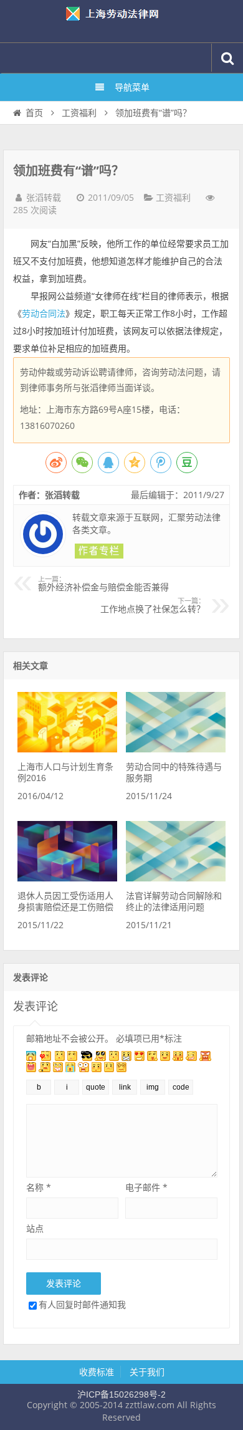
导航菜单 (132, 87)
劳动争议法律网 (121, 21)
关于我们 (147, 1372)
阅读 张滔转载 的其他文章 (99, 551)
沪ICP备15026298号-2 (121, 1394)
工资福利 (79, 113)
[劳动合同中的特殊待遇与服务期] (176, 749)
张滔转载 (43, 198)
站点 (35, 1228)
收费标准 (96, 1372)
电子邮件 (146, 1187)
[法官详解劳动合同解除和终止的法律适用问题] (176, 878)
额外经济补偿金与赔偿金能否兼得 (103, 584)
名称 (38, 1187)
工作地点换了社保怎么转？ (152, 606)
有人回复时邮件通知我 (82, 1304)
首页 (34, 113)
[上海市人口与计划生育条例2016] (67, 749)
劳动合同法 (43, 314)
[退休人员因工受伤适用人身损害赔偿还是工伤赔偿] (67, 878)
